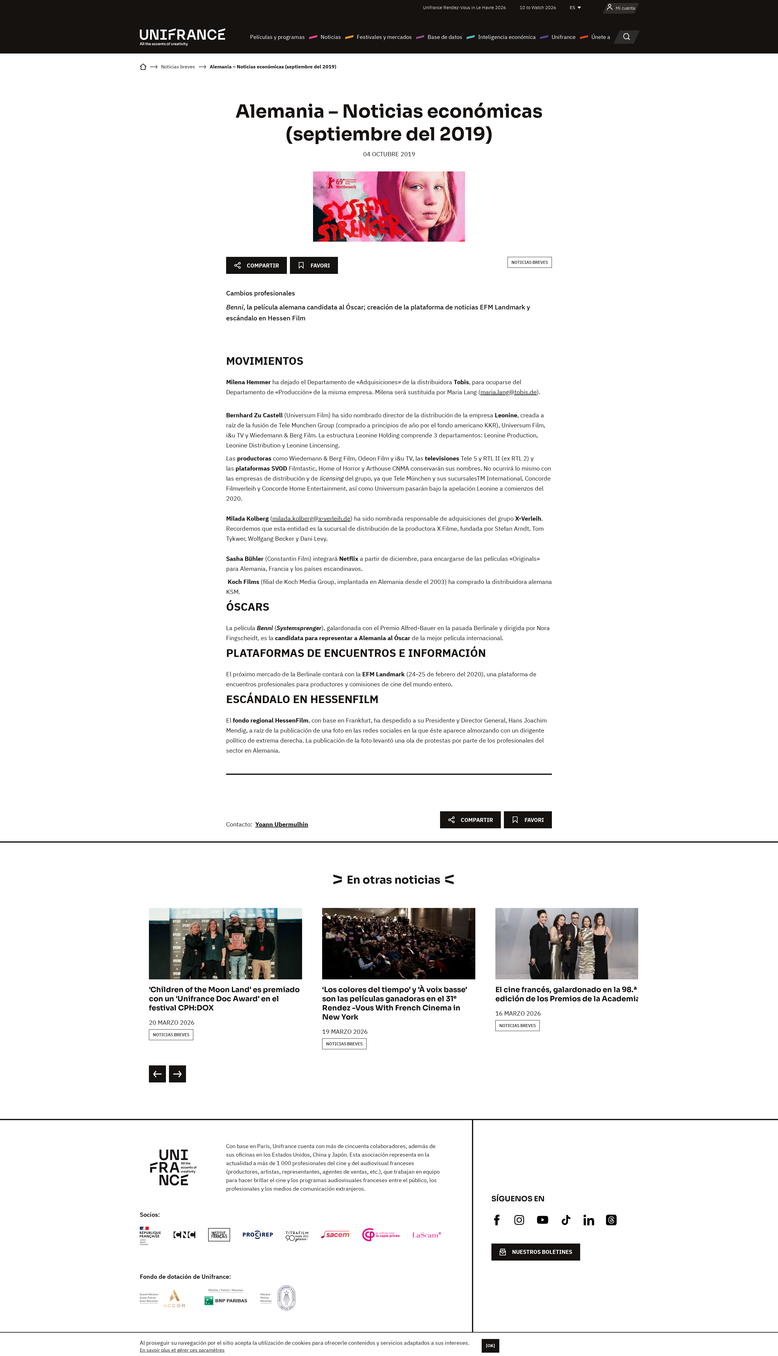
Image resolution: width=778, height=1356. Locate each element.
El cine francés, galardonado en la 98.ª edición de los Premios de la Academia (567, 994)
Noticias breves (529, 262)
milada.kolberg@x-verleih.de (311, 518)
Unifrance (564, 36)
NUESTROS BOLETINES (542, 1251)
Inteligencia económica (507, 36)
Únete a (600, 36)
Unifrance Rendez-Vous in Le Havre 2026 (464, 7)
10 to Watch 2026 (538, 7)
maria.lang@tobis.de (508, 392)
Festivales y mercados (384, 36)
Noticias (331, 36)
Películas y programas (277, 36)
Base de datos (445, 36)
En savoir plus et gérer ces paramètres (182, 1350)
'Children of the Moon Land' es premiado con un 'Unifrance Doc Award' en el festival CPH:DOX (224, 999)
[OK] (490, 1345)
